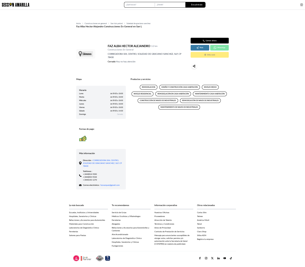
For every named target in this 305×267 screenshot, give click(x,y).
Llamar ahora (211, 41)
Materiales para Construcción (81, 224)
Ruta (201, 47)
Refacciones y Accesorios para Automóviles (87, 220)
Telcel (199, 224)
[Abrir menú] (301, 4)
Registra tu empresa (205, 239)
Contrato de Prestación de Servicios (169, 232)
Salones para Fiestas (77, 235)
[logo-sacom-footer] (92, 258)
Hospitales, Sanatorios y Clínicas (82, 216)
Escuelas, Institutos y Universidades (84, 213)
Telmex (200, 216)
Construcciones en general (96, 23)
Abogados (116, 224)
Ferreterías (73, 232)
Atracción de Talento (163, 220)
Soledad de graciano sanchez (138, 23)
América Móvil (203, 220)
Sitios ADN (201, 235)
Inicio (78, 23)
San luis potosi (117, 23)
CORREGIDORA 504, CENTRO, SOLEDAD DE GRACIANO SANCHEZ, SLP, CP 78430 (102, 163)
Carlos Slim (201, 213)
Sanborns (201, 228)
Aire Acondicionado (120, 234)
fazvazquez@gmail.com (110, 185)
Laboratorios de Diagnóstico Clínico (84, 228)
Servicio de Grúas (119, 213)
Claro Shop (201, 232)
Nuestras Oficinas (161, 213)
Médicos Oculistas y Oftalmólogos (126, 216)
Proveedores (159, 216)
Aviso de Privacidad (162, 228)
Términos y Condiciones (164, 224)
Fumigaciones (117, 246)
